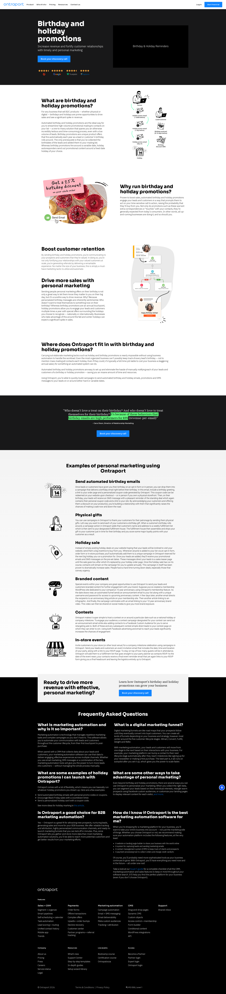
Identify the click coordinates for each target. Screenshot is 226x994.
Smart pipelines (45, 913)
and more (158, 794)
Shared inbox (164, 909)
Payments (73, 905)
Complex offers (75, 917)
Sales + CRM (44, 905)
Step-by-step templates (79, 961)
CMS (130, 905)
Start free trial (213, 5)
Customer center (76, 928)
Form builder (134, 925)
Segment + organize (47, 909)
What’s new (73, 954)
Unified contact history (48, 928)
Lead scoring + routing (48, 925)
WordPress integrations (139, 932)
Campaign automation (108, 909)
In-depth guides (75, 965)
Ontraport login (135, 965)
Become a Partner (136, 954)
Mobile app (43, 932)
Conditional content (137, 928)
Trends (41, 936)
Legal (40, 972)
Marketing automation (110, 905)
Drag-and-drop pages (138, 909)
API (129, 936)
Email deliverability (107, 917)
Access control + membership (142, 921)
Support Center (75, 957)
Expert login (133, 961)
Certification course (107, 957)
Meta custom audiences (109, 921)
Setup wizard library (77, 969)
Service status (44, 969)
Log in (199, 5)
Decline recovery (76, 925)
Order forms (73, 909)
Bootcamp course (106, 954)
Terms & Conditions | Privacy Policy (92, 987)
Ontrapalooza (104, 961)
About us (42, 954)
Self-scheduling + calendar (50, 917)
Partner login (134, 957)
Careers (41, 965)
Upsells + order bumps (79, 921)
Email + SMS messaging (109, 913)
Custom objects (135, 917)
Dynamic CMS (134, 913)
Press (40, 961)
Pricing (41, 957)
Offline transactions (77, 913)
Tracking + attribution (108, 925)
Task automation (46, 921)
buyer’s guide (136, 869)
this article (79, 805)
